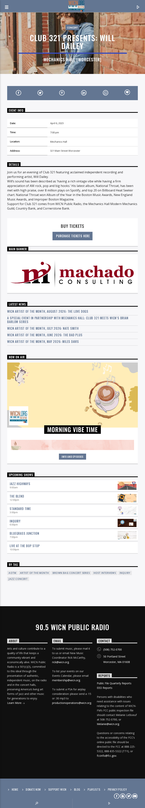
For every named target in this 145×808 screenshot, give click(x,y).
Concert (72, 27)
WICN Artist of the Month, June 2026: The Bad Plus (44, 335)
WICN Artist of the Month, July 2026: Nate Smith (43, 328)
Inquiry (15, 521)
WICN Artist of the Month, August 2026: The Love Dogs (47, 311)
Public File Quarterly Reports (114, 683)
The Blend (17, 496)
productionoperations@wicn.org (71, 703)
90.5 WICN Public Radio (72, 627)
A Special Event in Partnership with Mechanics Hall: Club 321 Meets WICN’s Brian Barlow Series (67, 319)
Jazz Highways (20, 484)
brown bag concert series (71, 573)
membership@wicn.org (66, 680)
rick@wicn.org (60, 662)
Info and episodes (72, 457)
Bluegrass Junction (24, 533)
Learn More (14, 703)
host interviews (105, 573)
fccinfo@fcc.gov (106, 755)
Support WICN (57, 789)
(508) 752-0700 (112, 649)
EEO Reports (104, 688)
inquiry (125, 573)
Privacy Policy (117, 789)
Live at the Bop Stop (25, 546)
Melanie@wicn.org (108, 724)
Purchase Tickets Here (72, 236)
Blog (77, 789)
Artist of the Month (34, 573)
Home (15, 789)
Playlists (94, 789)
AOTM (12, 573)
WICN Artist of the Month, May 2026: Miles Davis (43, 341)
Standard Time (20, 508)
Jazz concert (18, 579)
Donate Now (33, 789)
